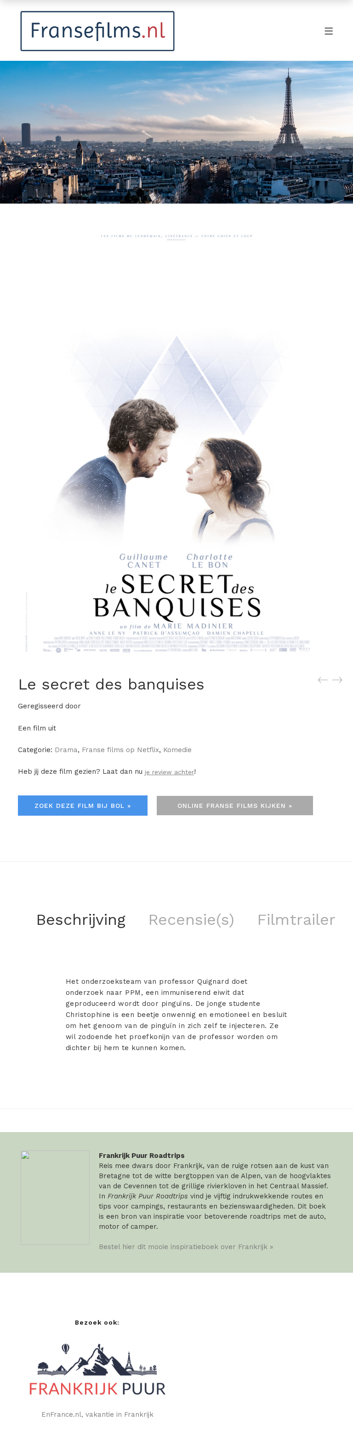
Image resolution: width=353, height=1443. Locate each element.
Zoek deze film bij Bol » (82, 805)
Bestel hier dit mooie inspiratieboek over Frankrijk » (186, 1247)
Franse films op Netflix (120, 750)
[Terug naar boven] (327, 1417)
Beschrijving (80, 919)
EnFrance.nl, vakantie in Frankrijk (97, 1414)
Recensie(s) (191, 919)
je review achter (169, 772)
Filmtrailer (296, 919)
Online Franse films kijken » (234, 805)
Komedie (177, 750)
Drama (66, 750)
